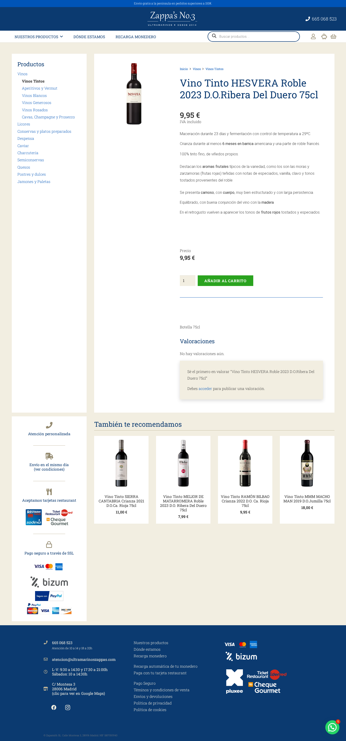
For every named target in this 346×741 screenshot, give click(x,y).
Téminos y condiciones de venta (161, 689)
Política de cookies (150, 709)
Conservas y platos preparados (44, 131)
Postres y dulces (31, 174)
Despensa (25, 138)
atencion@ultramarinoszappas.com (84, 659)
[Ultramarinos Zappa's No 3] (173, 19)
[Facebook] (53, 707)
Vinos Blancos (34, 95)
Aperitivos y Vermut (39, 88)
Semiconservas (30, 159)
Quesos (23, 167)
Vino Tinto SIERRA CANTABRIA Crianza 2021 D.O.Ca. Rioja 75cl (121, 501)
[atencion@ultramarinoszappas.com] (48, 659)
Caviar (23, 145)
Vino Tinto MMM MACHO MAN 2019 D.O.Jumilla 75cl (307, 498)
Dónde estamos (147, 649)
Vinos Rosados (35, 109)
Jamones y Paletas (33, 181)
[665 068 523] (48, 642)
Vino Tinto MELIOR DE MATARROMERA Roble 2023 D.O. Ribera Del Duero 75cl (183, 503)
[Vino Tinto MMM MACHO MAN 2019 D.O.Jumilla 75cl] (307, 463)
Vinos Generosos (36, 102)
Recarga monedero (150, 655)
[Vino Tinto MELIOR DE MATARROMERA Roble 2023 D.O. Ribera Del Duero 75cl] (183, 463)
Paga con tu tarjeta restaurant (160, 672)
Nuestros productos (151, 642)
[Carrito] (333, 36)
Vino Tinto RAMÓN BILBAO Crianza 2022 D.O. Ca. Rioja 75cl (245, 501)
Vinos (22, 73)
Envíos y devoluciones (153, 696)
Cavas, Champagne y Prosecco (48, 116)
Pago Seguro (145, 683)
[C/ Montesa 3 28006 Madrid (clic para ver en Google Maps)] (48, 689)
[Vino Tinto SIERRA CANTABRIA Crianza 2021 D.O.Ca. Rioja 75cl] (121, 463)
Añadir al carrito (225, 280)
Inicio (184, 69)
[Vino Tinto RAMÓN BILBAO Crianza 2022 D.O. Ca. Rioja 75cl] (245, 463)
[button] (61, 36)
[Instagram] (67, 707)
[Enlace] (313, 36)
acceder (205, 388)
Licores (23, 124)
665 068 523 (62, 642)
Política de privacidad (153, 702)
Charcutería (27, 152)
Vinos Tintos (33, 81)
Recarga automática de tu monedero (165, 666)
